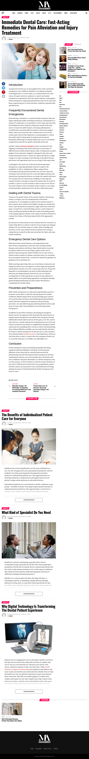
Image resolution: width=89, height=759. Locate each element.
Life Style (62, 162)
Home (13, 13)
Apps (60, 98)
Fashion (61, 128)
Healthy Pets (63, 149)
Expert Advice (63, 126)
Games (66, 13)
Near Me (62, 170)
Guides (44, 13)
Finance (61, 130)
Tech (32, 13)
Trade (61, 194)
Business (19, 13)
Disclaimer (38, 749)
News (61, 172)
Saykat (11, 39)
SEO (60, 181)
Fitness (61, 132)
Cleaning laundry (64, 109)
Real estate (62, 176)
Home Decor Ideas (65, 153)
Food (60, 134)
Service (61, 183)
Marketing (62, 166)
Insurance (62, 155)
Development (63, 115)
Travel (26, 13)
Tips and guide (64, 191)
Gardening (62, 140)
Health (38, 13)
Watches (62, 198)
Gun (60, 145)
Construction (63, 111)
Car (60, 106)
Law (60, 160)
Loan (60, 164)
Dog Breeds (63, 117)
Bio (60, 102)
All (60, 96)
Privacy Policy (47, 749)
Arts (60, 100)
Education (62, 119)
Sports (61, 187)
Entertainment (58, 13)
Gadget (61, 136)
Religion (61, 179)
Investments (63, 157)
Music (61, 168)
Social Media (73, 13)
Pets (49, 13)
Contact (56, 749)
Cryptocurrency (64, 113)
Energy (61, 121)
